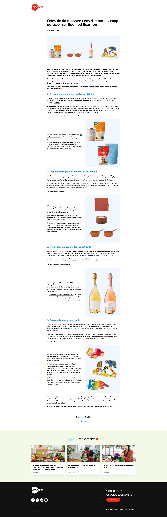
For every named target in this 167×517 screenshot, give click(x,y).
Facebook (99, 406)
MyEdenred (113, 499)
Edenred (37, 7)
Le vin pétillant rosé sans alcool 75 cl (61, 294)
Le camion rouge (69, 354)
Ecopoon (57, 102)
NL (133, 8)
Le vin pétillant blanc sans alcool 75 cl (61, 283)
